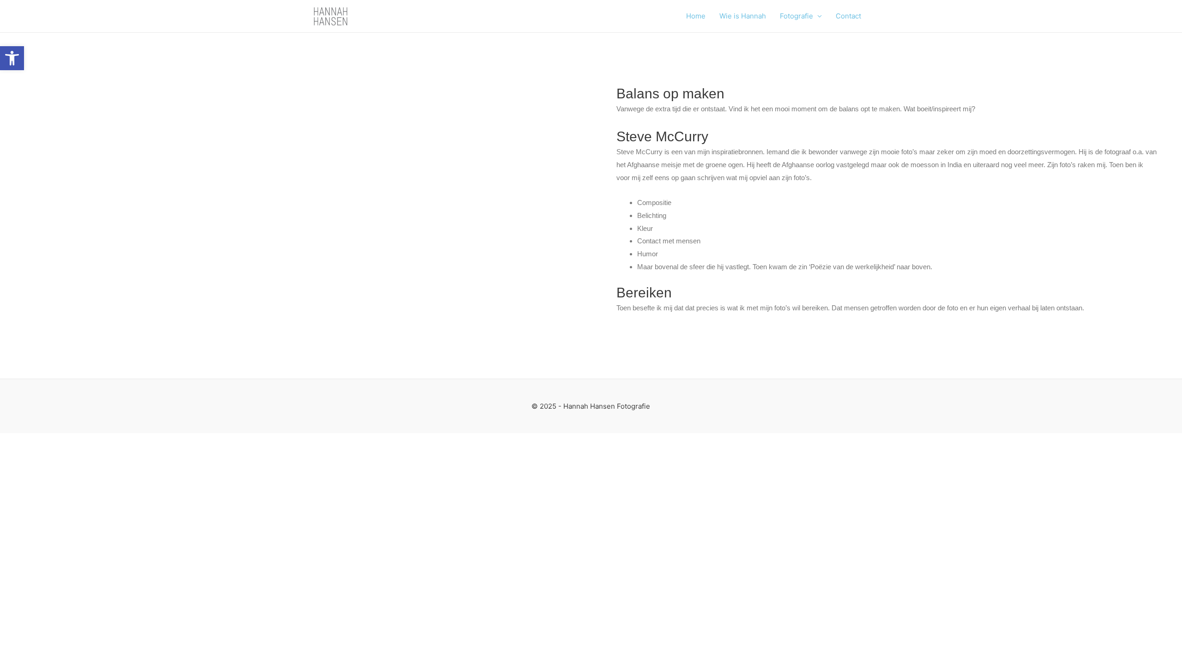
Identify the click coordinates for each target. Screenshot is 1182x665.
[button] (12, 58)
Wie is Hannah (742, 16)
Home (696, 16)
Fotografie (796, 16)
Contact (848, 16)
